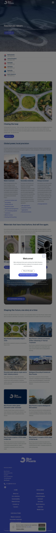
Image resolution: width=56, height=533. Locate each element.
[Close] (44, 256)
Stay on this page (28, 271)
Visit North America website (27, 274)
